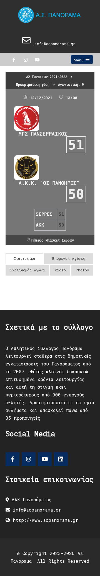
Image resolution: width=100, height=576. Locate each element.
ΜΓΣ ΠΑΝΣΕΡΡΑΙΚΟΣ (43, 133)
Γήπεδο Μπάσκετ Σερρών (52, 240)
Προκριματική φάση (32, 84)
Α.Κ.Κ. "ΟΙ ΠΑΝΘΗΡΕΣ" (49, 183)
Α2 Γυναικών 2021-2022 (46, 76)
